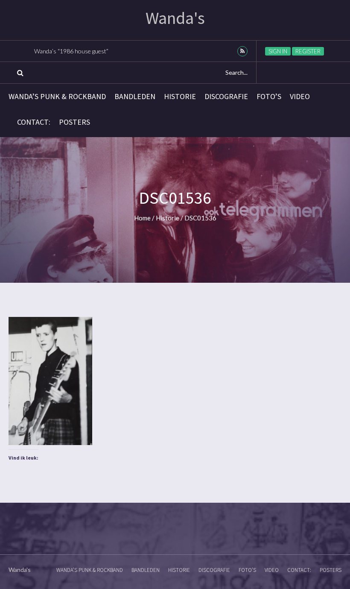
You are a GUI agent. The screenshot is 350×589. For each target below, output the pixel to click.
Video (300, 96)
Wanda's (175, 18)
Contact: (33, 122)
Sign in (277, 51)
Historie (180, 96)
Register (308, 51)
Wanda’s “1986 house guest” (71, 51)
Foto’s (269, 96)
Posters (74, 122)
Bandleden (134, 96)
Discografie (226, 96)
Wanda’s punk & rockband (57, 96)
